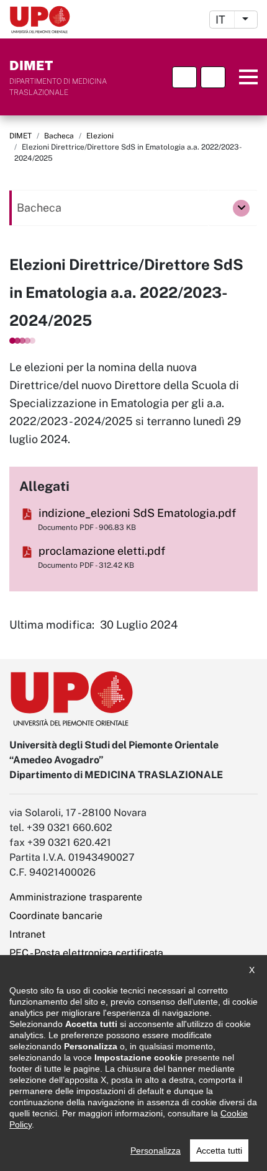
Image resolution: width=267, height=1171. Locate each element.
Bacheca (59, 136)
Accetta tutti (219, 1150)
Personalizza (155, 1150)
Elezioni (100, 136)
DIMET (20, 136)
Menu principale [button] (243, 77)
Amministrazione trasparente (75, 897)
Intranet (27, 934)
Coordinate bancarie (55, 916)
